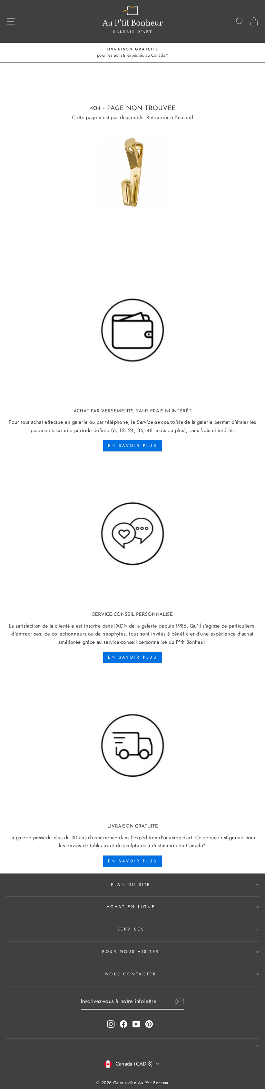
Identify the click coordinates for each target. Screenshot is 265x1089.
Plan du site (130, 884)
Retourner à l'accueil (169, 117)
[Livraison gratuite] (132, 746)
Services (130, 929)
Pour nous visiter (130, 951)
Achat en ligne (131, 906)
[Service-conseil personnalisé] (132, 534)
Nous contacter (130, 974)
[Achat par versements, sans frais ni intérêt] (132, 330)
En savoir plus (132, 445)
